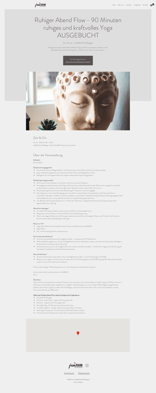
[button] (152, 4)
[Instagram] (87, 365)
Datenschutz (84, 373)
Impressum (69, 373)
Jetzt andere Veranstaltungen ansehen (78, 62)
